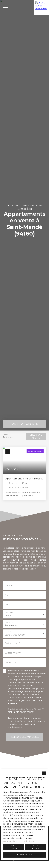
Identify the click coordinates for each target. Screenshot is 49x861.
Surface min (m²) (13, 653)
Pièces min (10, 662)
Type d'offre (9, 613)
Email (7, 604)
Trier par (6, 434)
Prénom (9, 585)
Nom (7, 595)
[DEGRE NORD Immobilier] (41, 7)
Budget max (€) (12, 643)
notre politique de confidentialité (18, 841)
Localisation (9, 632)
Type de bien (9, 622)
